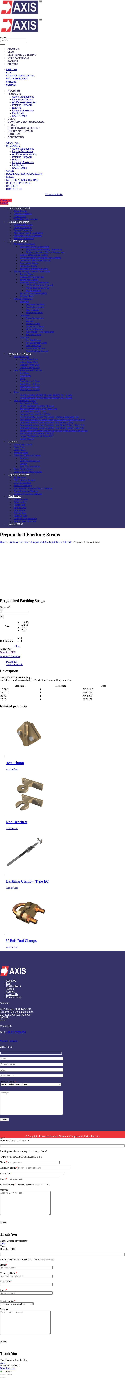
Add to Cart (6, 649)
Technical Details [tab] (14, 664)
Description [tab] (11, 661)
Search (3, 37)
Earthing (16, 107)
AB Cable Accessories (24, 102)
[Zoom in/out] (1, 1374)
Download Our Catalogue (26, 122)
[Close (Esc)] (10, 1374)
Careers (13, 61)
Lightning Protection (23, 110)
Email (3, 1179)
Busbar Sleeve (27, 439)
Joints (16, 392)
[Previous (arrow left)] (1, 1377)
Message (4, 1190)
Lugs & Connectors (22, 99)
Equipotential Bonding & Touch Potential (51, 542)
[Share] (7, 1374)
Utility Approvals (18, 58)
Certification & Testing (22, 55)
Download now (7, 1368)
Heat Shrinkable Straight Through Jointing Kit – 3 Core (46, 397)
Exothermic (18, 113)
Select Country (8, 1081)
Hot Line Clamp (33, 334)
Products (15, 94)
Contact (13, 64)
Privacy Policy (13, 997)
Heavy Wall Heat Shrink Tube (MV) (36, 436)
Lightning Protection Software (28, 494)
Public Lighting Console (37, 351)
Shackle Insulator (34, 312)
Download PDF (7, 652)
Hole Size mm (7, 641)
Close (2, 1243)
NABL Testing (19, 116)
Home (3, 542)
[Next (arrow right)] (4, 1377)
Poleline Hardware (22, 105)
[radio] (25, 622)
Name (3, 1162)
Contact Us (16, 137)
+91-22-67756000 (16, 1032)
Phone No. (6, 1173)
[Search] (2, 44)
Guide (11, 119)
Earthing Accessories (30, 461)
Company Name (8, 1167)
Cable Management (23, 96)
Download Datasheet (10, 656)
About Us (13, 49)
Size (7, 626)
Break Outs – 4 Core (30, 389)
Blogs (12, 125)
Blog (11, 52)
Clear (17, 646)
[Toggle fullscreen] (4, 1374)
